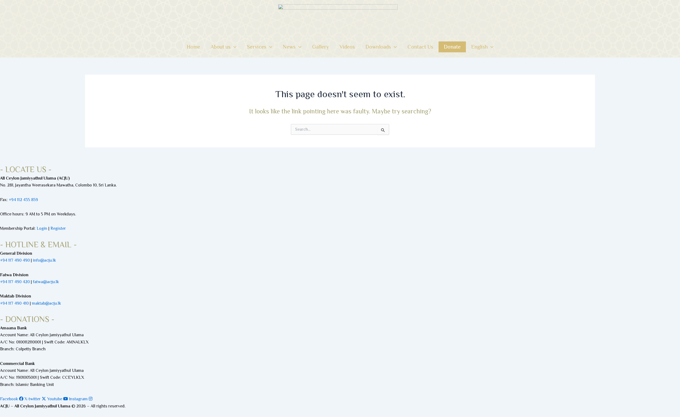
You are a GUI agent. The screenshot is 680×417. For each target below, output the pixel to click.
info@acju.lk (44, 260)
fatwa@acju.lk (46, 281)
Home (193, 47)
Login (42, 228)
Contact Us (420, 47)
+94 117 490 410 (14, 303)
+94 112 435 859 (23, 199)
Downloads (378, 47)
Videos (347, 47)
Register (58, 228)
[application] (233, 46)
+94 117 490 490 (15, 260)
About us (221, 47)
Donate (452, 47)
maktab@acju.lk (46, 303)
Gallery (320, 47)
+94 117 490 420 (15, 281)
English (479, 47)
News (289, 47)
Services (256, 47)
